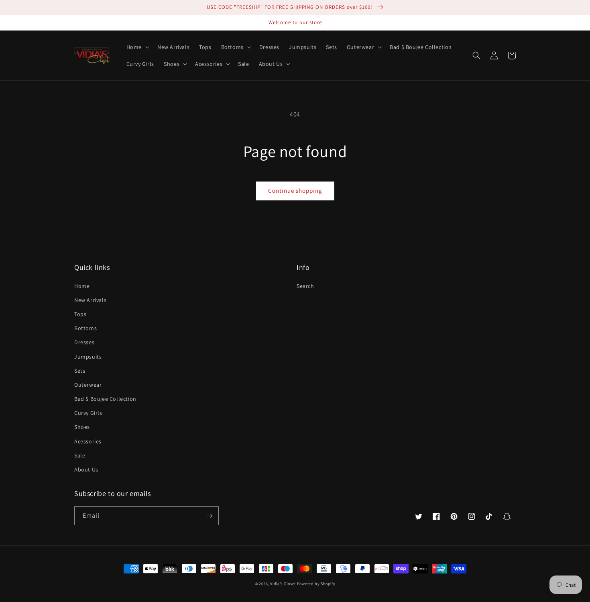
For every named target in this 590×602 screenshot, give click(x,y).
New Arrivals (90, 300)
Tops (80, 314)
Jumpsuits (88, 356)
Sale (79, 455)
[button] (137, 47)
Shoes (82, 427)
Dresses (84, 342)
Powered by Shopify (316, 583)
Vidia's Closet (283, 583)
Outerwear (88, 384)
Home (82, 286)
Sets (79, 370)
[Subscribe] (209, 515)
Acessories (88, 441)
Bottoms (85, 328)
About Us (86, 469)
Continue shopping (295, 190)
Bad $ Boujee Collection (105, 398)
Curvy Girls (88, 412)
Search (305, 286)
